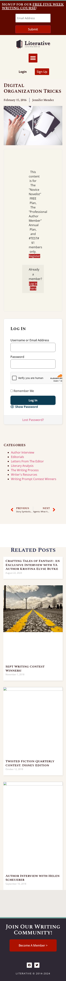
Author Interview (22, 452)
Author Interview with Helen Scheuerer (33, 877)
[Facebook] (29, 965)
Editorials (17, 457)
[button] (33, 58)
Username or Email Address (29, 340)
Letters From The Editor (27, 461)
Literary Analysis (22, 466)
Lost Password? (33, 420)
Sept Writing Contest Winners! (25, 668)
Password (17, 356)
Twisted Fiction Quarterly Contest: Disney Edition (30, 763)
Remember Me (23, 390)
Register (34, 256)
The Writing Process (25, 470)
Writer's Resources (24, 475)
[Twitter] (36, 965)
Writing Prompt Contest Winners (33, 479)
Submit (33, 29)
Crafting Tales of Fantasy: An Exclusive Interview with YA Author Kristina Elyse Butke (33, 564)
